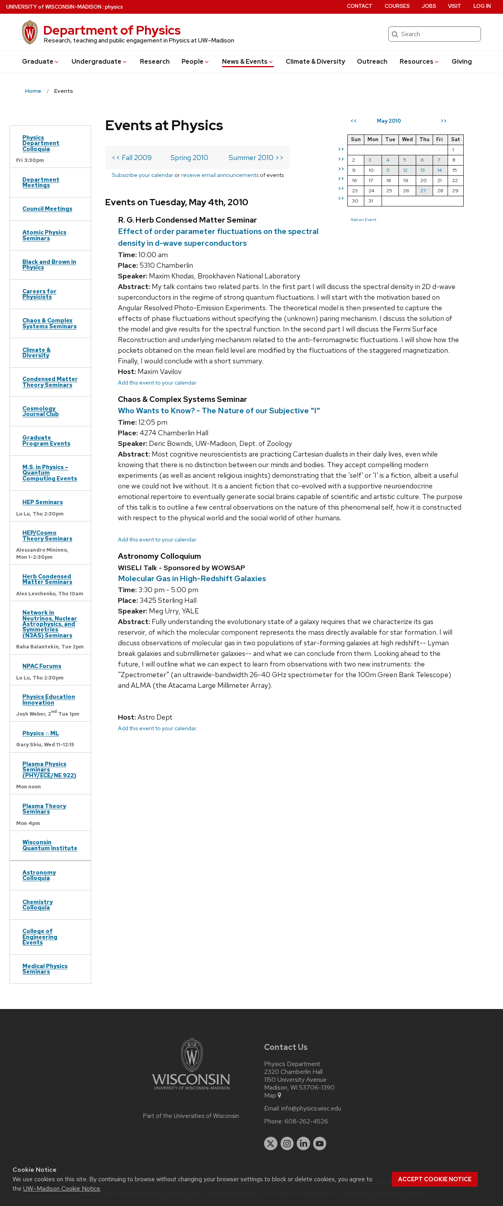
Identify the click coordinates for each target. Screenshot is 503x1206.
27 (423, 190)
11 (388, 170)
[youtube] (320, 1143)
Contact (360, 6)
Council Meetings (47, 208)
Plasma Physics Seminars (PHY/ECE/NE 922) (49, 769)
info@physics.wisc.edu (311, 1108)
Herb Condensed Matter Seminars (47, 579)
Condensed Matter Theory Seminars (50, 381)
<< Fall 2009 (132, 157)
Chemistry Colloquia (37, 904)
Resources (416, 61)
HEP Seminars (42, 502)
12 (405, 170)
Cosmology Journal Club (40, 411)
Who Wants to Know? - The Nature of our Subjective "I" (219, 410)
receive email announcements (220, 175)
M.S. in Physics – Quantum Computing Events (49, 472)
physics (114, 7)
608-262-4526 (306, 1121)
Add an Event (363, 219)
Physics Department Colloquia (40, 143)
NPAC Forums (41, 666)
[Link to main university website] (191, 1091)
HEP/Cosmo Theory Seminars (47, 535)
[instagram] (287, 1143)
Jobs (429, 6)
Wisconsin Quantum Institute (49, 844)
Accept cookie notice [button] (435, 1179)
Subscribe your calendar (142, 175)
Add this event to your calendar (157, 382)
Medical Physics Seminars (45, 968)
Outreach (372, 61)
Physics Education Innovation (48, 699)
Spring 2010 (189, 157)
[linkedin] (303, 1143)
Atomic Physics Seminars (44, 234)
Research (155, 61)
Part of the (191, 1116)
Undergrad (96, 61)
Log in (482, 6)
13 (422, 170)
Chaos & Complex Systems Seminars (49, 323)
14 (439, 170)
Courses (397, 6)
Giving (462, 61)
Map (270, 1095)
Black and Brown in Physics (49, 264)
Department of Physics (112, 30)
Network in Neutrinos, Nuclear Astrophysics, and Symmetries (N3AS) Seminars (49, 624)
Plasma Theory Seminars (44, 808)
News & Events (245, 61)
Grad (37, 61)
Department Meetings (40, 182)
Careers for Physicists (39, 293)
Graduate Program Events (46, 440)
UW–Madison (53, 7)
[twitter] (270, 1143)
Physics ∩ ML (40, 733)
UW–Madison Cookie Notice (61, 1188)
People (193, 61)
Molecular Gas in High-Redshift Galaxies (192, 578)
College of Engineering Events (39, 936)
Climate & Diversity (315, 61)
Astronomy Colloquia (39, 875)
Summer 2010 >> (256, 157)
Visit (454, 6)
